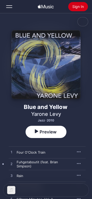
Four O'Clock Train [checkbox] (31, 152)
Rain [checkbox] (20, 176)
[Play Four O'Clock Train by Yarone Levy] (11, 152)
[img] (46, 6)
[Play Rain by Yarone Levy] (11, 175)
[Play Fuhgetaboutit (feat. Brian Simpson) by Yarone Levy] (11, 164)
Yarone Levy (46, 114)
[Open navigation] (9, 6)
